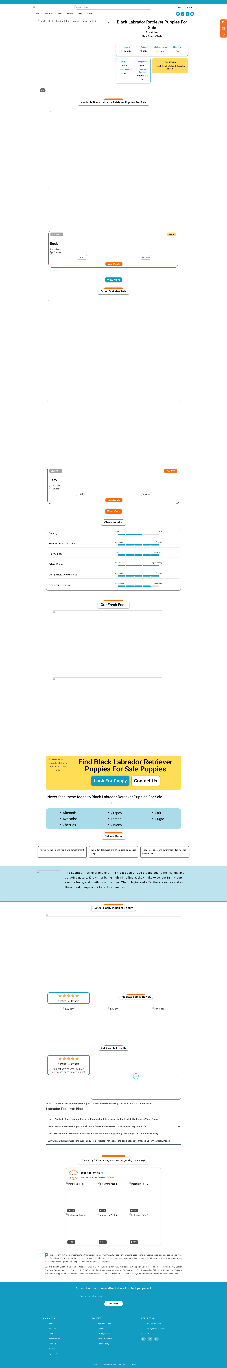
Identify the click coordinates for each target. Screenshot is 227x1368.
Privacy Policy (103, 1334)
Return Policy (103, 1344)
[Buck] (113, 174)
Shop (80, 14)
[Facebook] (178, 14)
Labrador (58, 249)
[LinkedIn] (150, 1339)
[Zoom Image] (108, 23)
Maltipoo (56, 486)
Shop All (51, 1334)
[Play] (136, 1076)
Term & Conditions (105, 1339)
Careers (101, 1329)
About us (52, 1344)
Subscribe (113, 1304)
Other (89, 14)
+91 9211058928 (154, 1324)
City (59, 14)
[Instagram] (187, 14)
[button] (146, 257)
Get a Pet (49, 14)
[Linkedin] (192, 14)
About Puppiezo (104, 1324)
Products (52, 1329)
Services (69, 14)
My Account (53, 1354)
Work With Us (54, 1339)
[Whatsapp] (182, 14)
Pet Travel (52, 1349)
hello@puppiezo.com (156, 1329)
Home (38, 14)
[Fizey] (113, 387)
